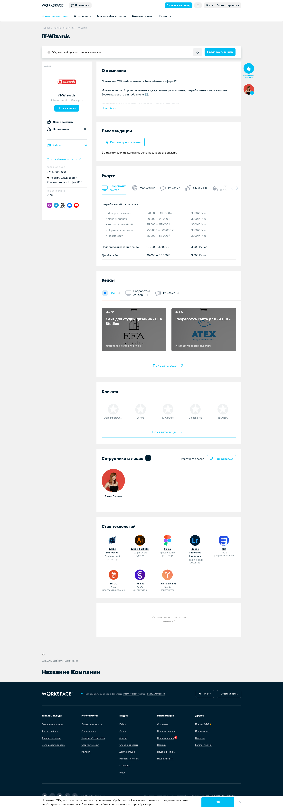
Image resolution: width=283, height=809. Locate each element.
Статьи (122, 731)
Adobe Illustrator (140, 549)
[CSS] (224, 540)
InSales (140, 583)
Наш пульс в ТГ (165, 758)
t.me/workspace (131, 693)
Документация (127, 751)
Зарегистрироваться (228, 5)
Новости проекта (166, 731)
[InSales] (140, 574)
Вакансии (200, 738)
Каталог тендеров (51, 738)
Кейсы (122, 724)
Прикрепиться (224, 459)
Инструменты (202, 731)
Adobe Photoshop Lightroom (195, 553)
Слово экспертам (128, 745)
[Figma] (167, 540)
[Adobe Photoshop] (112, 540)
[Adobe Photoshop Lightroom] (195, 540)
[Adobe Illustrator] (140, 540)
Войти (209, 5)
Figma (167, 549)
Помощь (161, 745)
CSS (224, 549)
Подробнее (109, 108)
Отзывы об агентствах (111, 16)
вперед (237, 188)
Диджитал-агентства (55, 16)
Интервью (124, 765)
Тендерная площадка (53, 724)
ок (218, 802)
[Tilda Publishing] (167, 574)
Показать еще (168, 365)
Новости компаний (129, 758)
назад (232, 188)
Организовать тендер (178, 5)
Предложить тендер (220, 52)
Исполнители (81, 5)
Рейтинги (165, 16)
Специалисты (83, 16)
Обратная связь (229, 693)
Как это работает (50, 731)
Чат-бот (206, 693)
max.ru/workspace (156, 693)
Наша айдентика (166, 751)
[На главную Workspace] (57, 694)
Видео (122, 772)
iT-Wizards (66, 95)
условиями (103, 800)
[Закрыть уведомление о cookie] (240, 802)
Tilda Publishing (167, 583)
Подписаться (68, 108)
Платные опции (165, 738)
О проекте (162, 724)
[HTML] (113, 574)
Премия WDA (202, 724)
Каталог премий (203, 745)
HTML (113, 583)
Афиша (123, 738)
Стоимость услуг (143, 16)
